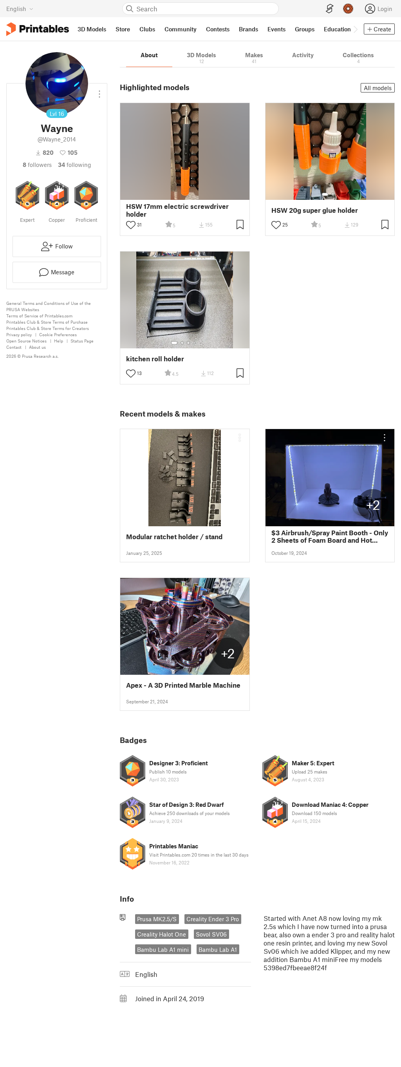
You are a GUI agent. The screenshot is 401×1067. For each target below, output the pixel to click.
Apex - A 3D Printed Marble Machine (183, 685)
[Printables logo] (37, 29)
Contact (14, 347)
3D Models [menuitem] (92, 29)
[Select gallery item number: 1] (325, 194)
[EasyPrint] (330, 9)
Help (58, 340)
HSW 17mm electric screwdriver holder (177, 210)
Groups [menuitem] (304, 29)
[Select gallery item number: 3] (188, 342)
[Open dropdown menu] (99, 91)
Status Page (82, 340)
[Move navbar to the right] (355, 29)
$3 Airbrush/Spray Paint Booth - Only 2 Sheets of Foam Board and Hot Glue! (329, 536)
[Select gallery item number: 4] (194, 342)
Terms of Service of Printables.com (39, 315)
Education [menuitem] (337, 29)
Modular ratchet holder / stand (174, 536)
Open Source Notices (26, 340)
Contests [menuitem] (217, 29)
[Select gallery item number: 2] (332, 194)
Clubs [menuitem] (147, 29)
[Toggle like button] (130, 225)
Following (74, 164)
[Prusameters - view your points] (348, 9)
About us (37, 347)
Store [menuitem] (123, 29)
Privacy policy (19, 334)
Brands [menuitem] (248, 29)
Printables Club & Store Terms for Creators (47, 328)
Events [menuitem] (276, 29)
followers (37, 164)
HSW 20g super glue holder (314, 210)
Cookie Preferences (58, 334)
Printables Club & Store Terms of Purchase (47, 321)
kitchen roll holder (155, 358)
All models (378, 87)
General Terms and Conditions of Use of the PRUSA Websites (48, 306)
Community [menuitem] (180, 29)
